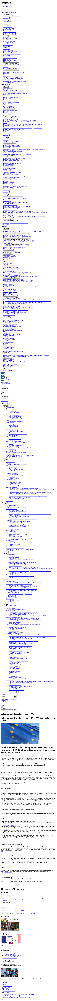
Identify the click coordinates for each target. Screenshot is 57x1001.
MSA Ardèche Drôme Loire (9, 699)
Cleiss (2, 871)
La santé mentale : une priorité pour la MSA (13, 326)
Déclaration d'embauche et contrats (11, 145)
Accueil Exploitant (7, 88)
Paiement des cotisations (8, 106)
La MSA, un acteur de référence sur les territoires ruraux (15, 202)
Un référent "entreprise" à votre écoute (11, 177)
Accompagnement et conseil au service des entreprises (15, 186)
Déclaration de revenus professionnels (11, 105)
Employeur (5, 700)
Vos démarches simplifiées (9, 325)
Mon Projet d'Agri (7, 98)
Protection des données (8, 989)
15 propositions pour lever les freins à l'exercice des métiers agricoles (18, 281)
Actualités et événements (9, 266)
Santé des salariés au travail (9, 170)
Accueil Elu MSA (7, 230)
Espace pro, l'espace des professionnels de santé (13, 208)
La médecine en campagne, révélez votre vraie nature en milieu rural (18, 211)
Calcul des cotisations (8, 103)
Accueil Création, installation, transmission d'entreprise (15, 93)
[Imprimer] (2, 707)
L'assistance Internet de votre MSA (11, 365)
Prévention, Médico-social (9, 315)
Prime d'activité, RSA (8, 56)
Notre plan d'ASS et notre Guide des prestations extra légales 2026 (18, 307)
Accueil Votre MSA (7, 263)
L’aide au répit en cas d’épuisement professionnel (14, 129)
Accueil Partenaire (7, 195)
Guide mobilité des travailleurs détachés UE (14, 910)
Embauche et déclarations (9, 142)
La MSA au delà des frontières (10, 324)
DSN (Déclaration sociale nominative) (11, 146)
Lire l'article (3, 982)
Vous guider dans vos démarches (11, 69)
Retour (7, 14)
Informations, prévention (8, 114)
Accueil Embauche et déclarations (10, 144)
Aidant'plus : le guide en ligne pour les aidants (13, 78)
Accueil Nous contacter (8, 359)
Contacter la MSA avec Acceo (10, 364)
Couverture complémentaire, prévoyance (12, 172)
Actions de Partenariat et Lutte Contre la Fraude (13, 313)
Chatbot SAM (6, 336)
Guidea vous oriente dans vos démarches (12, 131)
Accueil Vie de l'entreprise (9, 168)
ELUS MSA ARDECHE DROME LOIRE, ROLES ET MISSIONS (17, 239)
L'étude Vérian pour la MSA (9, 284)
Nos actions (6, 316)
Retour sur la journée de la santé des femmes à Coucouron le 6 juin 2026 (19, 283)
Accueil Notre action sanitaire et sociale (12, 306)
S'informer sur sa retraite (8, 50)
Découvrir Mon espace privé (9, 331)
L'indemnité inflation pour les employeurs (12, 160)
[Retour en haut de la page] (2, 999)
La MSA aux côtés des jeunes (9, 321)
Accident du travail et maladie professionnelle (13, 151)
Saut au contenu (6, 6)
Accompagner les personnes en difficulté (12, 65)
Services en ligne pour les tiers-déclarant (12, 217)
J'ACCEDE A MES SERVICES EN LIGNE (13, 77)
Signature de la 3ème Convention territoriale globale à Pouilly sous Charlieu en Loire (22, 299)
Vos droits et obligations (8, 107)
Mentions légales (7, 984)
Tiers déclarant (7, 213)
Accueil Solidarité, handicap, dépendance (12, 64)
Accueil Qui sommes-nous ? (9, 289)
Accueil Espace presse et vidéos (10, 340)
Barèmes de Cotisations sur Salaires (11, 159)
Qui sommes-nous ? (8, 288)
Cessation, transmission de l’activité (11, 99)
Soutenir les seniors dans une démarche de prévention (15, 312)
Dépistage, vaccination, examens (10, 30)
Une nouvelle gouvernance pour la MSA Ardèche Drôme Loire (17, 236)
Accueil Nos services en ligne (9, 329)
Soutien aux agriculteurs (9, 117)
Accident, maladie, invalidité (9, 33)
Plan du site (5, 988)
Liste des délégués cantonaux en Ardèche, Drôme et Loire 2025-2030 (18, 241)
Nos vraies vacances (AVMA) (10, 319)
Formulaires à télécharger (8, 338)
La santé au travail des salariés (10, 34)
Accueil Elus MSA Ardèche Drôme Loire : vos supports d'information (18, 245)
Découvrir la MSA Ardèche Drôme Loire (12, 290)
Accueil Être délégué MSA (9, 255)
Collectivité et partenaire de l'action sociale (12, 197)
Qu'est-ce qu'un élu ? (8, 243)
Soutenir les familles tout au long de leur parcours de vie (15, 310)
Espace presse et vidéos (9, 339)
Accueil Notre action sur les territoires (11, 298)
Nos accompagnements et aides (10, 38)
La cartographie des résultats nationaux (11, 275)
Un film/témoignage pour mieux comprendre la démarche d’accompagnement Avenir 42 (22, 128)
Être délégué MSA (7, 253)
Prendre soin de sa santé (8, 29)
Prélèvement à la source (8, 150)
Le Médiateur (6, 992)
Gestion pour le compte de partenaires (11, 322)
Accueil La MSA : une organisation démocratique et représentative (17, 234)
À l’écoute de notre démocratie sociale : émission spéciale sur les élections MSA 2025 (22, 276)
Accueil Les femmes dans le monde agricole (13, 279)
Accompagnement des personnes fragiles (12, 311)
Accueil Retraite (6, 49)
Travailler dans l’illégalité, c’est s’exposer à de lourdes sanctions (17, 154)
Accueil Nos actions (7, 317)
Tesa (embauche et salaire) (9, 147)
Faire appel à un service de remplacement (12, 126)
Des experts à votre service (9, 112)
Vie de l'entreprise (7, 167)
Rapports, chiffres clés (8, 294)
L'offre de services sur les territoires (11, 295)
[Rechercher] (17, 692)
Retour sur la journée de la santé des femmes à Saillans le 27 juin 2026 (18, 280)
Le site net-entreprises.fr (8, 219)
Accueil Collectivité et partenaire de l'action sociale (14, 198)
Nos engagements (7, 293)
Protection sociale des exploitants (10, 97)
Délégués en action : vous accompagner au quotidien (14, 247)
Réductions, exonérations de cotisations (12, 163)
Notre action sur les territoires (10, 297)
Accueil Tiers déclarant (8, 215)
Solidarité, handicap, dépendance (11, 63)
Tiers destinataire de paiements (10, 220)
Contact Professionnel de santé (10, 210)
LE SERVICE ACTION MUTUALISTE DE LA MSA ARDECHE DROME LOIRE (22, 231)
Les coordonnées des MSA (9, 360)
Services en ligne (7, 201)
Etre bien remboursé (7, 27)
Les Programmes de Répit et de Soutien (12, 308)
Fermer (6, 406)
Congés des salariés (7, 169)
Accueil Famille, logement (9, 41)
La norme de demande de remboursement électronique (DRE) (16, 206)
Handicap (5, 67)
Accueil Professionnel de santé (10, 205)
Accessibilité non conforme (9, 991)
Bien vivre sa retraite (7, 52)
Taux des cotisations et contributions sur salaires (13, 161)
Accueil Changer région (8, 370)
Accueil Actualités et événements (10, 267)
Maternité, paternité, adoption (9, 32)
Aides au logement (7, 46)
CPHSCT (5, 115)
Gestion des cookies (7, 986)
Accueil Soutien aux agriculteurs (10, 119)
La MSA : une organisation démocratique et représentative (16, 232)
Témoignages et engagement (9, 256)
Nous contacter (6, 76)
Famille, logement (7, 39)
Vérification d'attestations (8, 335)
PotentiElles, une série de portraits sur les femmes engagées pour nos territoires (20, 286)
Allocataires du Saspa (8, 55)
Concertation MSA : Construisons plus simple (13, 320)
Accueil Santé (6, 25)
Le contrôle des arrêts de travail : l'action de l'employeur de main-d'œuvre (19, 176)
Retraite (5, 47)
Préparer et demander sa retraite (10, 51)
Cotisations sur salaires (9, 155)
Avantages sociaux (7, 173)
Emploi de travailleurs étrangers (10, 152)
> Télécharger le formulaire (9, 825)
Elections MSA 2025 (8, 270)
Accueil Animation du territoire (10, 251)
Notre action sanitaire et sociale (10, 304)
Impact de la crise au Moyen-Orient (11, 130)
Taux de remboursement (8, 28)
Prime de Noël (6, 61)
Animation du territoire (8, 249)
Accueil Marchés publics (8, 354)
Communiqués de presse (8, 342)
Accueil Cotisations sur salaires (10, 156)
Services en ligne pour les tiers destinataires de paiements (15, 223)
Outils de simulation (7, 333)
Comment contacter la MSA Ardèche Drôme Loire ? (14, 361)
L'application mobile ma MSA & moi (11, 334)
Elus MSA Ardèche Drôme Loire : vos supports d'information (16, 244)
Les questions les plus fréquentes (10, 363)
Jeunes (5, 35)
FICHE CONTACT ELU (9, 248)
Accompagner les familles (9, 42)
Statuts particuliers (7, 74)
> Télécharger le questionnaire (7, 851)
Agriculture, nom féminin (8, 285)
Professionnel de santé (8, 203)
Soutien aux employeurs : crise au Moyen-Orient (14, 158)
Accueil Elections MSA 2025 (9, 271)
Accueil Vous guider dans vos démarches (12, 71)
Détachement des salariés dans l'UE (11, 174)
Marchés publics (7, 352)
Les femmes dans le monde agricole (11, 277)
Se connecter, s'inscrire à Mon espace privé (12, 330)
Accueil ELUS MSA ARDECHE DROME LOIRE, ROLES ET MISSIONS (20, 240)
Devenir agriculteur (7, 94)
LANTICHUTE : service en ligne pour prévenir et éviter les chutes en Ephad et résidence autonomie (25, 212)
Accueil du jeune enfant (8, 43)
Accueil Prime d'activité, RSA (10, 58)
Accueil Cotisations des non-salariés (11, 102)
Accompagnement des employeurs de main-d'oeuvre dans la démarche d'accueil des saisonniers (24, 149)
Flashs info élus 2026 (8, 257)
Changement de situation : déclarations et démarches (14, 72)
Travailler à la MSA (7, 348)
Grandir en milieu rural (8, 199)
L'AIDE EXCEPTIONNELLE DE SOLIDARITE (14, 81)
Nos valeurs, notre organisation (10, 292)
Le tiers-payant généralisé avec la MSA (12, 207)
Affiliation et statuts (7, 96)
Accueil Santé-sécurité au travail (10, 110)
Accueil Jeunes (6, 37)
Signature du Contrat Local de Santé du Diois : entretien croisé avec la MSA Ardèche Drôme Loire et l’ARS (27, 301)
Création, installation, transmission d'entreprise (13, 92)
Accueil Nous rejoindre (8, 347)
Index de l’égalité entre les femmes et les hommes (14, 351)
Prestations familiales (8, 45)
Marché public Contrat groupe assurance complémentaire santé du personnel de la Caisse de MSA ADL (26, 355)
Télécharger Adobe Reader (33, 905)
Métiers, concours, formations (9, 350)
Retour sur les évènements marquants (11, 252)
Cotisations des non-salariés (10, 101)
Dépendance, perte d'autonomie (10, 68)
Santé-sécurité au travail (9, 108)
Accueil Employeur (7, 138)
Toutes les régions (7, 987)
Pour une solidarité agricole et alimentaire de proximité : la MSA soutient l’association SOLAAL (24, 124)
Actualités (5, 23)
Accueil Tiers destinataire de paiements (11, 221)
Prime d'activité (6, 59)
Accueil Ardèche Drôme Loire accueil (11, 16)
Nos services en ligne (8, 328)
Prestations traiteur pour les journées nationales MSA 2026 (16, 356)
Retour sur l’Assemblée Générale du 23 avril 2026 (14, 235)
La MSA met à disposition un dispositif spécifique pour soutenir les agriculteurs (20, 120)
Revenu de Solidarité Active (9, 60)
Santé (5, 24)
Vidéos (4, 344)
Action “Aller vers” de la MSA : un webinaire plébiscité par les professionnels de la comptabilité (24, 216)
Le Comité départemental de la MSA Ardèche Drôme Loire (16, 237)
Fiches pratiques (6, 73)
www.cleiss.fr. (37, 878)
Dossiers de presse (7, 343)
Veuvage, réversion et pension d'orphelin (12, 54)
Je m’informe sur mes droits (9, 82)
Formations (5, 111)
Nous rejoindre (7, 346)
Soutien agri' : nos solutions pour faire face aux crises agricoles (17, 79)
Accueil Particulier (7, 21)
